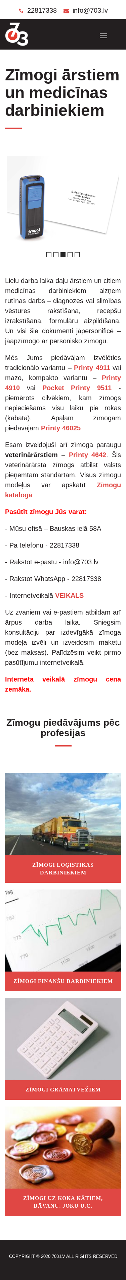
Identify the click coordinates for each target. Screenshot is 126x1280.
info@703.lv (89, 10)
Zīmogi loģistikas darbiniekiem (63, 868)
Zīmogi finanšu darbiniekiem (63, 981)
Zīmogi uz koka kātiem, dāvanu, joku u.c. (63, 1202)
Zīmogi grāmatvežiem (63, 1089)
